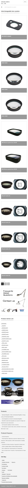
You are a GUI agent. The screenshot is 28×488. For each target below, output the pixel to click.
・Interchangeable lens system (7, 368)
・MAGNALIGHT (4, 327)
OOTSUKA (10, 470)
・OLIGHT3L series (5, 336)
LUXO (3, 472)
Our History (4, 468)
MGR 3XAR (4, 89)
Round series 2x (6, 195)
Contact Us (4, 480)
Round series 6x (6, 275)
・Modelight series (5, 362)
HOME (3, 460)
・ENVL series (4, 347)
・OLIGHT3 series (5, 340)
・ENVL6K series (4, 345)
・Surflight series (4, 330)
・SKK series (3, 356)
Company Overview (5, 462)
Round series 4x (6, 249)
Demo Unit (8, 474)
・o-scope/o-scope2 (5, 364)
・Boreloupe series (5, 358)
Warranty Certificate (5, 478)
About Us (13, 462)
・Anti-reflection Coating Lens (7, 371)
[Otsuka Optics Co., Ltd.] (6, 2)
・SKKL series (4, 343)
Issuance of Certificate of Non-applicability (9, 476)
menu (25, 1)
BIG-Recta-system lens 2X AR (9, 142)
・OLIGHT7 (3, 325)
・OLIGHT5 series (5, 334)
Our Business (4, 464)
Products (3, 470)
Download (4, 474)
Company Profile (5, 466)
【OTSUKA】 (4, 323)
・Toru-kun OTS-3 (4, 366)
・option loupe (4, 373)
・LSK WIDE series (5, 349)
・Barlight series (4, 360)
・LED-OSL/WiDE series (6, 351)
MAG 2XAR (4, 116)
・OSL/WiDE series (5, 353)
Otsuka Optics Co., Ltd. (11, 486)
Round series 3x (6, 222)
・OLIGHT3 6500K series (6, 338)
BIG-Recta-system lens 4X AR (9, 169)
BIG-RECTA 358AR (6, 36)
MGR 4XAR (4, 62)
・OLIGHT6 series (5, 332)
